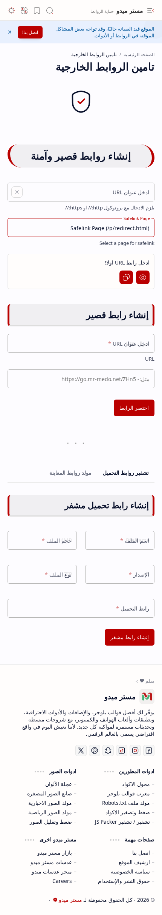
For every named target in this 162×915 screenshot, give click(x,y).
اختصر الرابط (134, 407)
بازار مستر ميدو (54, 852)
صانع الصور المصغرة (49, 793)
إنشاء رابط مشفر (129, 637)
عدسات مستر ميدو (51, 862)
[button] (150, 10)
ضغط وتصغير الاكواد (127, 812)
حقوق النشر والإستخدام (124, 880)
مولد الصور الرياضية (50, 812)
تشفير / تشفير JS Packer (122, 821)
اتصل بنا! (30, 32)
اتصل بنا (141, 852)
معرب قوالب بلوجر (128, 793)
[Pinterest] (94, 750)
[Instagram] (135, 750)
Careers (62, 880)
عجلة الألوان (58, 783)
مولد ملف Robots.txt (126, 802)
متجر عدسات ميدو (52, 871)
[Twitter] (81, 750)
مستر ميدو (129, 10)
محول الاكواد (136, 783)
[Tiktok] (121, 750)
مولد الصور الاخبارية (50, 802)
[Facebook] (148, 750)
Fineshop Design (21, 899)
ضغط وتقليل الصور (51, 821)
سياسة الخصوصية (130, 871)
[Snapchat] (108, 750)
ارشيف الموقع (134, 862)
